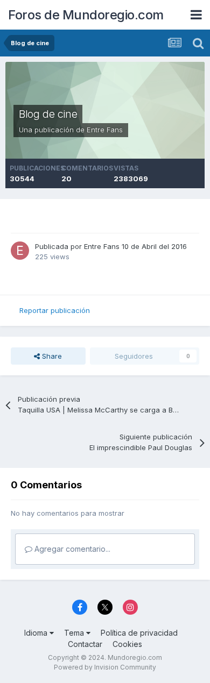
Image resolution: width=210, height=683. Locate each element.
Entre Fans (105, 129)
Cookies (127, 644)
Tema (75, 632)
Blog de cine (48, 114)
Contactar (85, 644)
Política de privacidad (139, 632)
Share (51, 356)
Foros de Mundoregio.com (86, 15)
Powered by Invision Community (105, 667)
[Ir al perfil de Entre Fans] (20, 250)
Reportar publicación (54, 310)
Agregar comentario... (71, 548)
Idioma (37, 632)
